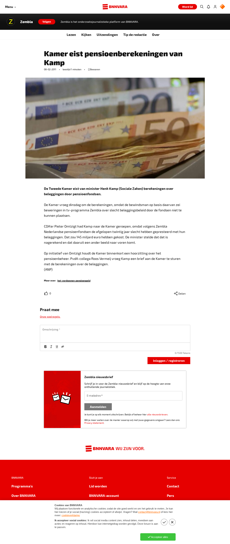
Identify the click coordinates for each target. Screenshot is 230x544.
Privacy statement (94, 422)
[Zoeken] (202, 7)
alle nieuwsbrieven (157, 414)
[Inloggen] (215, 7)
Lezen (71, 35)
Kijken (86, 35)
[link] (73, 280)
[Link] (62, 346)
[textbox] (115, 334)
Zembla (26, 22)
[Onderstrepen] (57, 346)
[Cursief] (51, 346)
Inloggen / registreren (169, 360)
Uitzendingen (107, 35)
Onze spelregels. (50, 316)
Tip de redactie (135, 35)
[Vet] (45, 346)
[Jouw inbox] (208, 7)
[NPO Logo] (222, 7)
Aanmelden (98, 406)
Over (156, 35)
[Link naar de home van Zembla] (11, 22)
